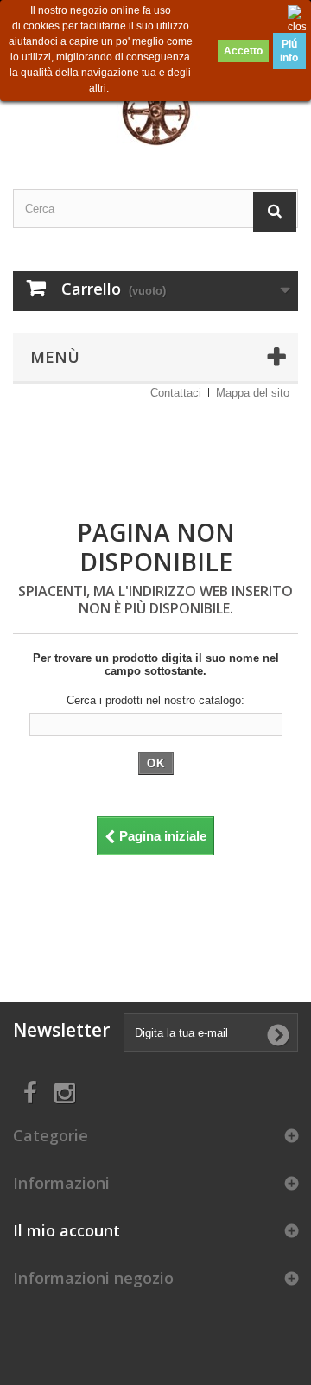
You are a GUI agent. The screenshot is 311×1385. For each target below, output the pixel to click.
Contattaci (175, 392)
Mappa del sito (252, 392)
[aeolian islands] (155, 103)
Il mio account (66, 1230)
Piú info (289, 51)
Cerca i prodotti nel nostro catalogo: (155, 700)
